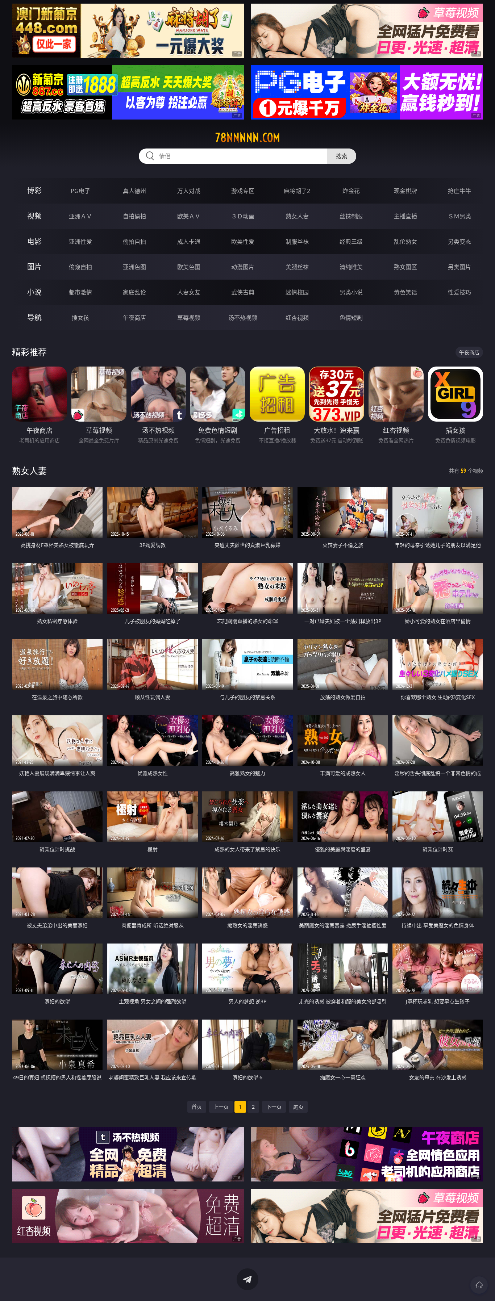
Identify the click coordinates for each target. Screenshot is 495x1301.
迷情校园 (297, 292)
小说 (34, 292)
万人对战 (188, 191)
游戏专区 (242, 191)
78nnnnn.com (247, 137)
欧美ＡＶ (188, 216)
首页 (197, 1106)
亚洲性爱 (80, 242)
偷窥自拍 (80, 267)
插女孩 (80, 318)
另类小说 (351, 292)
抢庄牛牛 (459, 191)
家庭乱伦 (134, 292)
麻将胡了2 (297, 191)
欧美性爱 (242, 242)
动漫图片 (242, 267)
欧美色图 (188, 267)
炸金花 (351, 191)
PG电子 (80, 191)
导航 (34, 317)
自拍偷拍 (134, 216)
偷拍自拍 (134, 242)
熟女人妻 (297, 216)
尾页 (298, 1106)
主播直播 (405, 216)
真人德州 (134, 191)
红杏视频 (297, 318)
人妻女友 (188, 292)
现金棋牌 (405, 191)
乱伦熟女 (405, 242)
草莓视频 (188, 318)
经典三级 (351, 242)
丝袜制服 (351, 216)
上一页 (221, 1106)
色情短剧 (351, 318)
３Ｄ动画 (242, 216)
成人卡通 (188, 242)
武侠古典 (242, 292)
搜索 (342, 156)
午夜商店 (134, 318)
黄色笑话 (405, 292)
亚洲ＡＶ (80, 216)
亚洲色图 (134, 267)
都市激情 (80, 292)
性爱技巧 (459, 292)
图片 (34, 267)
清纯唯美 (351, 267)
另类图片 (459, 267)
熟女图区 (405, 267)
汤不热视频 (242, 318)
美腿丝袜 (297, 267)
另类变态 (459, 242)
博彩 (34, 191)
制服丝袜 (297, 242)
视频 (34, 216)
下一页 (274, 1106)
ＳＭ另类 (459, 216)
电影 (34, 241)
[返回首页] (479, 1285)
